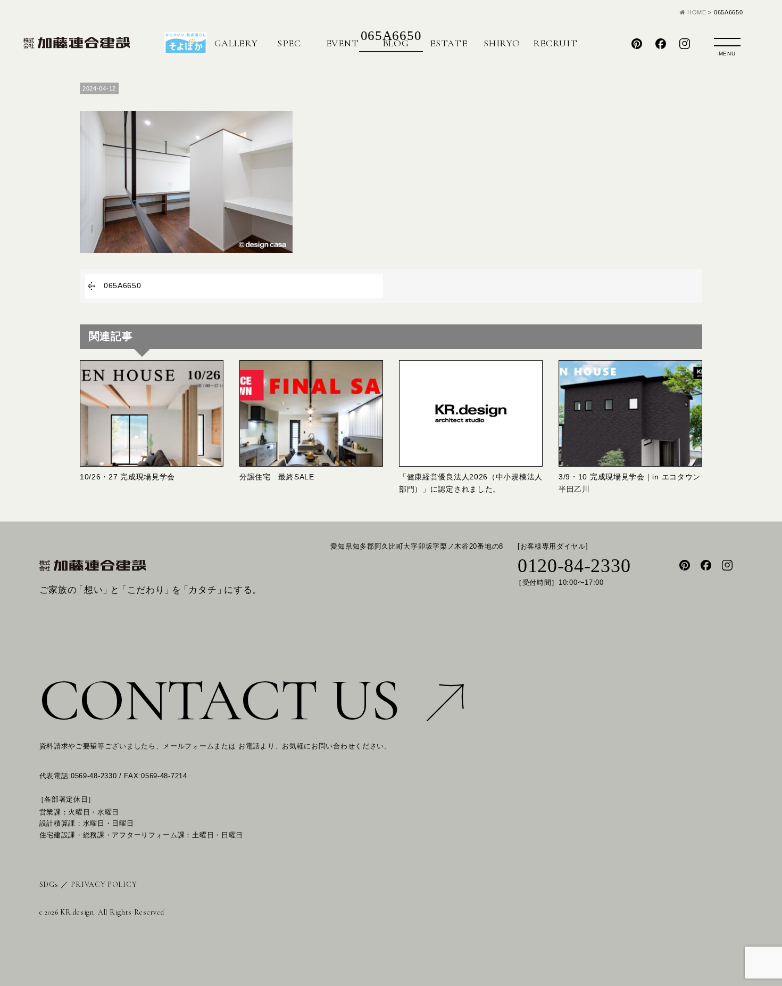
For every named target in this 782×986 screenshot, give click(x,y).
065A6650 (123, 285)
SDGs (49, 884)
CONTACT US (219, 700)
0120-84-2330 (574, 566)
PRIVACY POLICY (104, 884)
